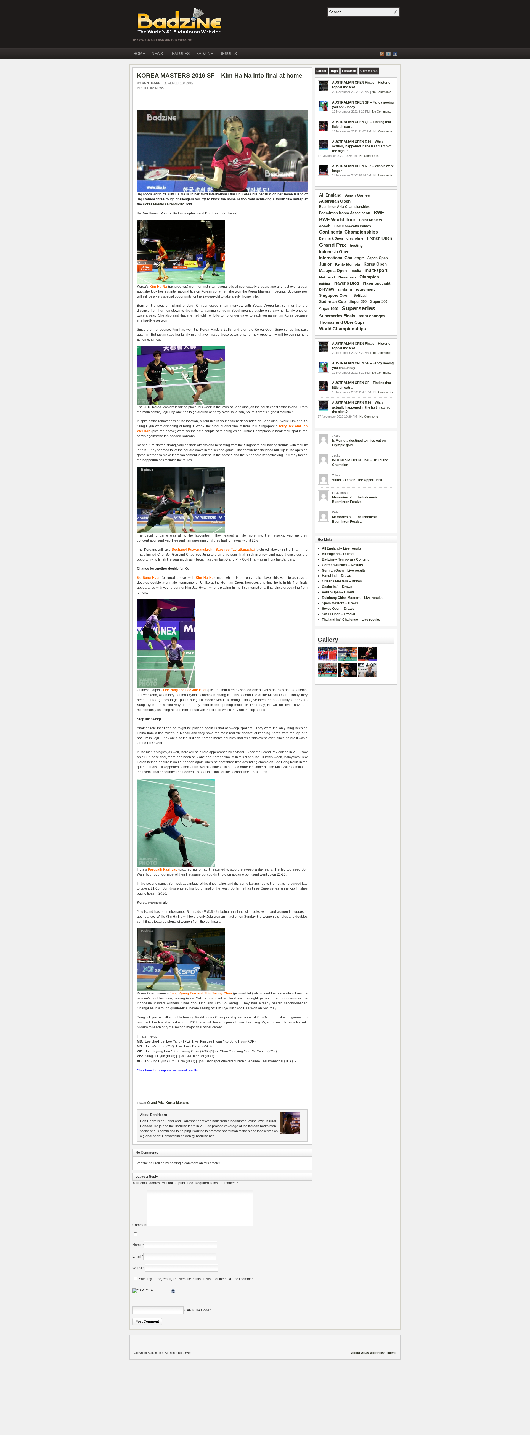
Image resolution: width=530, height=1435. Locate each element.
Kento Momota (347, 264)
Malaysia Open (333, 271)
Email (136, 1256)
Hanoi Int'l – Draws (336, 576)
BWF (379, 212)
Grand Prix (175, 204)
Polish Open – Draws (338, 592)
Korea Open (375, 264)
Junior (325, 264)
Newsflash (347, 277)
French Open (379, 238)
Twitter (388, 54)
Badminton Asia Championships (344, 207)
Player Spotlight (376, 283)
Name (137, 1245)
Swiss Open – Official (338, 614)
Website (138, 1268)
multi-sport (376, 270)
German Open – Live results (344, 570)
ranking (345, 289)
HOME (139, 53)
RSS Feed (382, 54)
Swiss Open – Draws (338, 609)
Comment (139, 1225)
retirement (365, 289)
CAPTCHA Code (196, 1310)
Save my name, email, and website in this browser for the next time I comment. (197, 1279)
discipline (354, 238)
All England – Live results (342, 548)
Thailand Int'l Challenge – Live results (351, 620)
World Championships (342, 328)
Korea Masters (154, 204)
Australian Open (335, 201)
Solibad (360, 295)
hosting (356, 246)
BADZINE (204, 53)
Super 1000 (328, 309)
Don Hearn (151, 82)
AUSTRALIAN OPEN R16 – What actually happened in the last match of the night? (361, 146)
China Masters (370, 220)
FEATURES (179, 53)
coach (325, 226)
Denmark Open (331, 238)
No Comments (381, 92)
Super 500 (378, 301)
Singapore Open (334, 295)
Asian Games (357, 195)
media (356, 271)
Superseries (358, 308)
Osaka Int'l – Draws (337, 587)
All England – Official (338, 554)
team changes (372, 316)
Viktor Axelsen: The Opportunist (357, 480)
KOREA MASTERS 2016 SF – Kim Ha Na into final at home (219, 75)
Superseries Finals (337, 316)
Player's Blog (346, 283)
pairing (324, 283)
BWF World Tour (337, 219)
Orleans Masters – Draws (342, 581)
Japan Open (377, 258)
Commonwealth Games (352, 226)
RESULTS (228, 53)
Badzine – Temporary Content (345, 559)
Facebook (395, 54)
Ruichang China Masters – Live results (352, 598)
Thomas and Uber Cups (342, 322)
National (327, 277)
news (159, 88)
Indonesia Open (334, 252)
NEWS (157, 53)
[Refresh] (173, 1292)
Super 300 (358, 302)
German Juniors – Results (342, 565)
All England (330, 195)
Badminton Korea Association (344, 213)
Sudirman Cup (332, 301)
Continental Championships (348, 232)
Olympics (369, 277)
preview (326, 289)
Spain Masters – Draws (340, 603)
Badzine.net (179, 21)
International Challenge (341, 258)
